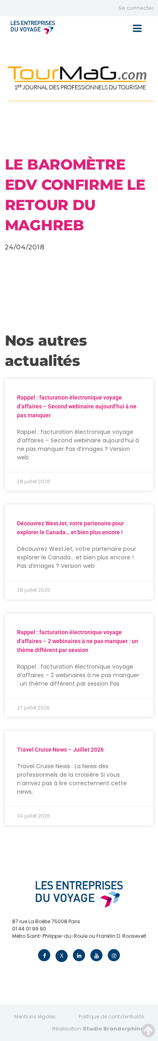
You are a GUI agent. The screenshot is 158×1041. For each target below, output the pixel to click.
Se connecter (136, 8)
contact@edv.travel (36, 943)
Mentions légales (35, 1016)
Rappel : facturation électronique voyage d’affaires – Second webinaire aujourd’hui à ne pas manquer (77, 406)
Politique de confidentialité (111, 1016)
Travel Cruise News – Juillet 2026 (60, 749)
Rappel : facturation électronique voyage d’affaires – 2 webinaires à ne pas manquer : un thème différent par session (77, 641)
